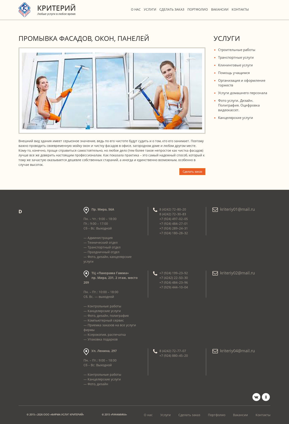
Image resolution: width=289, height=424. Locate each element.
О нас (136, 9)
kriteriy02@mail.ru (237, 273)
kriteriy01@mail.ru (237, 209)
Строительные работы (236, 49)
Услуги (150, 9)
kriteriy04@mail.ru (237, 350)
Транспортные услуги (236, 57)
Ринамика (119, 414)
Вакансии (219, 9)
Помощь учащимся (234, 72)
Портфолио (197, 9)
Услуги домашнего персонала (242, 92)
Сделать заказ (171, 9)
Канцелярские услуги (235, 117)
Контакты (240, 9)
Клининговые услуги (235, 65)
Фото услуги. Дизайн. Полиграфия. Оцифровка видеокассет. (239, 105)
